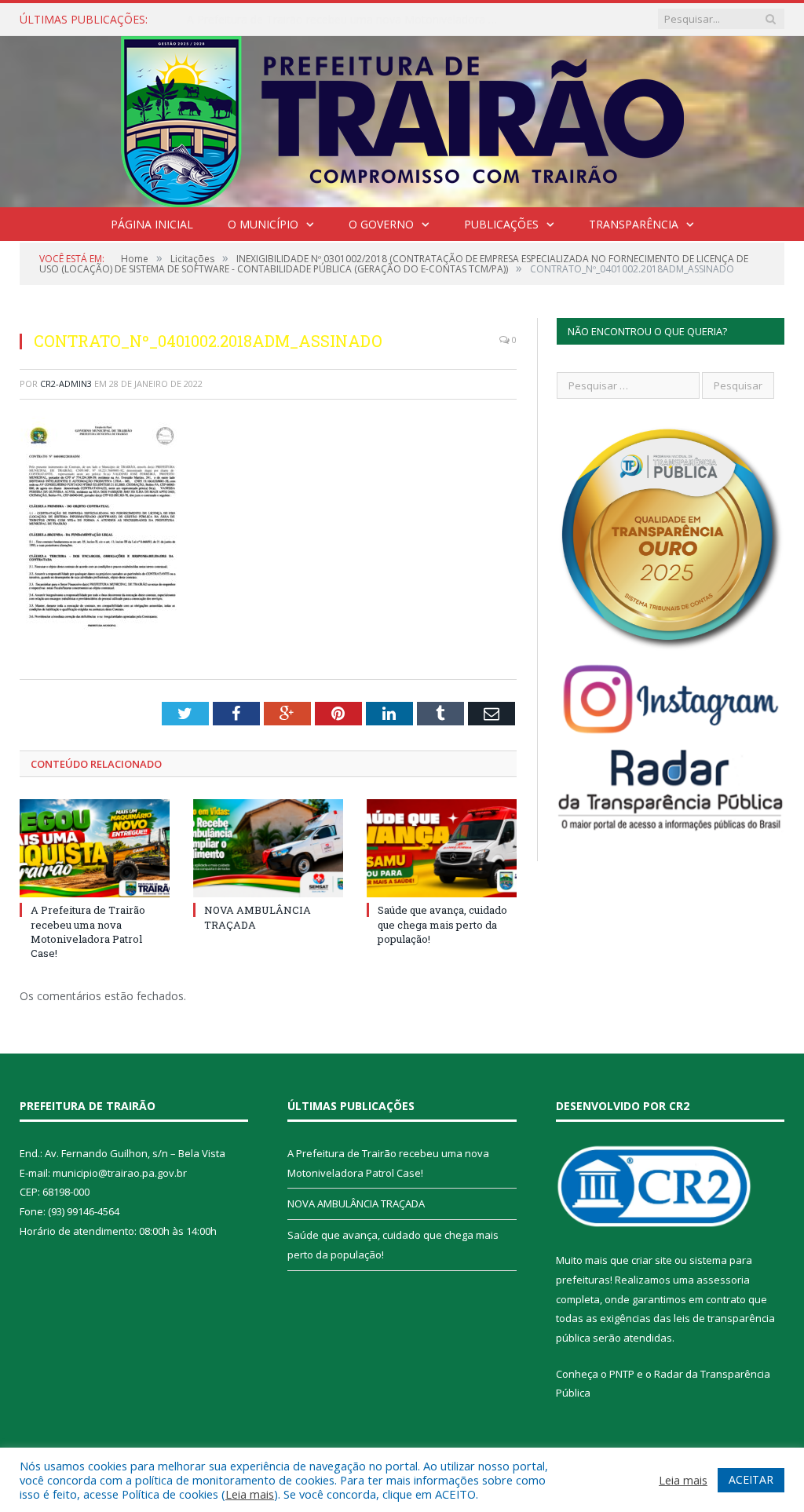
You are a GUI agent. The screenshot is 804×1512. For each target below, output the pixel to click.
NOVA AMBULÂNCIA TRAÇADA (267, 20)
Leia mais (249, 1494)
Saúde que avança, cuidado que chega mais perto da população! (442, 924)
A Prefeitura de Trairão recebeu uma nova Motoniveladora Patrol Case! (88, 931)
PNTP (621, 1374)
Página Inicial (152, 224)
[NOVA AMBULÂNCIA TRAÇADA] (268, 848)
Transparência (633, 224)
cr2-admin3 (66, 383)
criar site (651, 1260)
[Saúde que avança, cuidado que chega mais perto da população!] (442, 848)
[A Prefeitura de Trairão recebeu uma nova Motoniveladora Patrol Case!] (95, 848)
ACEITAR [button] (751, 1479)
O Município (263, 224)
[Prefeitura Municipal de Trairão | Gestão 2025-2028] (402, 118)
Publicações (501, 224)
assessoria (723, 1280)
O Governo (381, 224)
